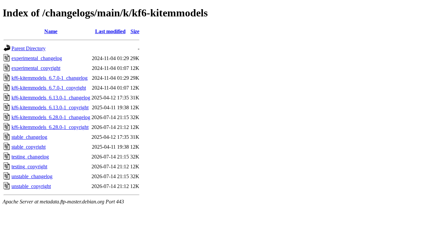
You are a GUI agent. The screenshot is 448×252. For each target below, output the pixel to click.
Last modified (110, 31)
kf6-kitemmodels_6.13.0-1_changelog (50, 97)
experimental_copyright (35, 68)
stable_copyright (28, 147)
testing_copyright (29, 166)
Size (135, 31)
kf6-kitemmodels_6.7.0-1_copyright (48, 88)
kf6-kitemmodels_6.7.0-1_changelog (49, 78)
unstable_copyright (31, 186)
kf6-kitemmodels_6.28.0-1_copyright (50, 127)
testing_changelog (30, 156)
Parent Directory (28, 48)
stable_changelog (29, 137)
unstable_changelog (31, 176)
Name (50, 31)
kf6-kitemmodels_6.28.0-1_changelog (50, 117)
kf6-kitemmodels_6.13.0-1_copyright (50, 107)
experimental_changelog (36, 58)
